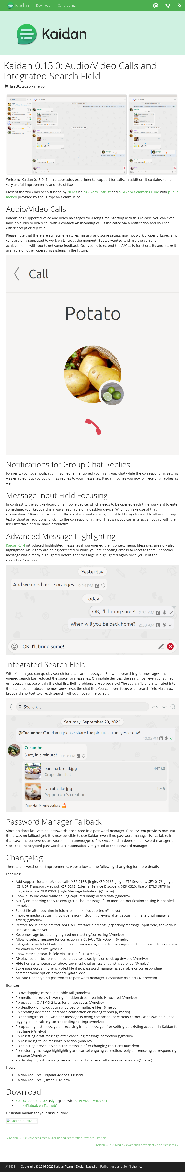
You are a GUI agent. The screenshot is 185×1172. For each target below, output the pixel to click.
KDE (12, 1166)
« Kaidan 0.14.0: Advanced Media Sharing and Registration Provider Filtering (56, 1138)
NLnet (72, 192)
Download (43, 5)
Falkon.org (108, 1166)
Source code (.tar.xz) (32, 1100)
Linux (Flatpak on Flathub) (36, 1105)
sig (52, 1100)
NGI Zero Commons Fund (139, 192)
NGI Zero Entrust (97, 192)
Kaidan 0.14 (15, 545)
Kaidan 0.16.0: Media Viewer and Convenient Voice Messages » (137, 1145)
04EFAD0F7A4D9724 (91, 1100)
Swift (127, 1166)
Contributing (67, 5)
